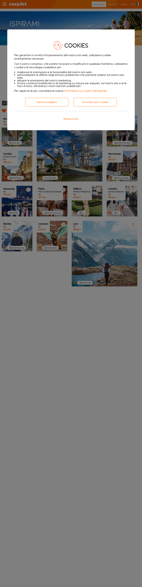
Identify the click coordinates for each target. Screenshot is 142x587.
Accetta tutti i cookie (95, 102)
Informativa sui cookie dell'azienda (85, 90)
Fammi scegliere (47, 102)
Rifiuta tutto (71, 119)
